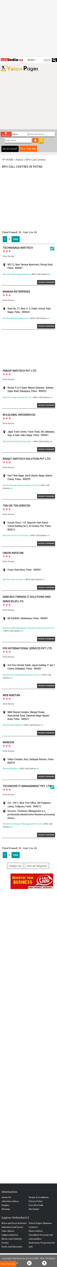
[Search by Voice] (35, 140)
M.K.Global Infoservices (19, 414)
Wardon (8, 742)
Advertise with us (10, 1201)
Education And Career (12, 1226)
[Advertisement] (28, 28)
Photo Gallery (36, 1230)
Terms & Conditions (39, 1197)
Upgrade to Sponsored (46, 282)
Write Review (8, 256)
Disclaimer (34, 1208)
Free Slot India (36, 1205)
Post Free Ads (28, 148)
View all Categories (37, 865)
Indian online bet (10, 1234)
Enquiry (5, 1205)
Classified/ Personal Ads (41, 1234)
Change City (15, 865)
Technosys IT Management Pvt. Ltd (27, 786)
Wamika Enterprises (16, 291)
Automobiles (35, 1238)
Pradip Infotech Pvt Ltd (19, 370)
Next (15, 239)
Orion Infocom (13, 553)
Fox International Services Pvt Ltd (27, 648)
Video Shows (8, 1230)
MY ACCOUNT (10, 148)
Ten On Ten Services (16, 505)
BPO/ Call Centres (40, 274)
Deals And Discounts (12, 1246)
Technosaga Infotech (18, 247)
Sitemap (6, 1208)
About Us (6, 1197)
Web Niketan (11, 695)
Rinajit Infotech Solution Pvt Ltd (26, 458)
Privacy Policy (36, 1201)
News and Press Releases (14, 1223)
